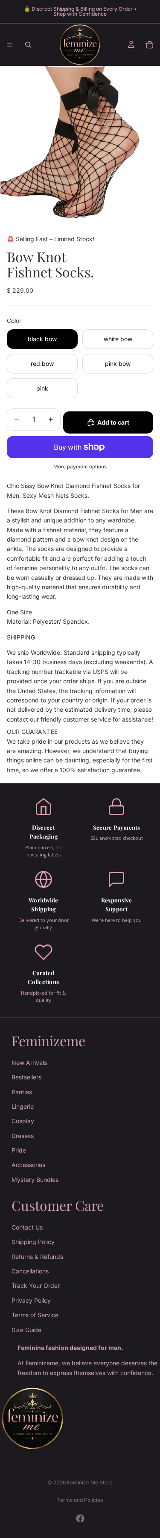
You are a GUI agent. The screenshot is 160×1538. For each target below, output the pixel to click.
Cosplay (23, 1120)
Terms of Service (35, 1314)
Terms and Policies (80, 1500)
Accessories (28, 1164)
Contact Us (27, 1227)
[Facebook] (80, 1518)
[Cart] (149, 44)
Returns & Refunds (37, 1256)
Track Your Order (36, 1285)
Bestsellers (26, 1077)
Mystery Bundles (35, 1179)
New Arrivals (29, 1062)
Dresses (23, 1135)
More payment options (80, 467)
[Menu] (10, 44)
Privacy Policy (31, 1300)
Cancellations (30, 1271)
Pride (19, 1150)
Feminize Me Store (90, 1482)
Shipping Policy (33, 1241)
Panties (22, 1092)
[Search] (28, 44)
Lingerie (23, 1106)
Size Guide (26, 1329)
